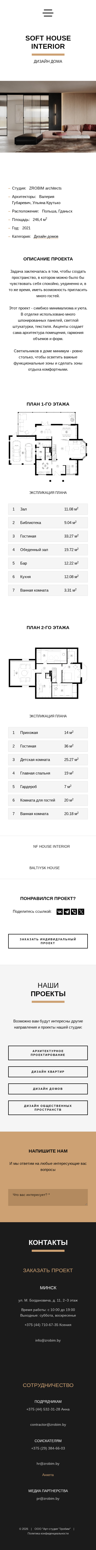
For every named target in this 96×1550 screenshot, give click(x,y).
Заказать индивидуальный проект (48, 941)
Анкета (48, 1475)
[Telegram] (67, 912)
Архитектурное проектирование (48, 1052)
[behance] (25, 1361)
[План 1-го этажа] (48, 447)
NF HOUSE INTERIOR (51, 846)
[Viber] (74, 912)
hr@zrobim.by (48, 1464)
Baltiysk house (44, 868)
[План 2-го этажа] (48, 670)
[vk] (53, 1361)
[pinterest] (62, 1361)
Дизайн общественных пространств (48, 1107)
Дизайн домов (48, 1088)
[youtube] (34, 1361)
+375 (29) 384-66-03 (48, 1448)
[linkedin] (71, 1361)
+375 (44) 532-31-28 (43, 1409)
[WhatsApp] (48, 1333)
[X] (81, 912)
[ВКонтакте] (60, 912)
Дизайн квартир (48, 1071)
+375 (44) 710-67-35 (41, 1325)
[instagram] (16, 1361)
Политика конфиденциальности (48, 1533)
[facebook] (43, 1361)
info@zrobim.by (48, 1340)
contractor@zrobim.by (48, 1425)
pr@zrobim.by (48, 1499)
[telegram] (80, 1361)
